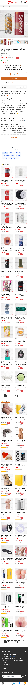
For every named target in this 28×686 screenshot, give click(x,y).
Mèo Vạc (13, 155)
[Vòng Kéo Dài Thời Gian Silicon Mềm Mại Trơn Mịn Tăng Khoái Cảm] (21, 528)
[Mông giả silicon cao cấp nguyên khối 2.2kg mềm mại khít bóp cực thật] (21, 622)
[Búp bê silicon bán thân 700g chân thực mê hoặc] (21, 551)
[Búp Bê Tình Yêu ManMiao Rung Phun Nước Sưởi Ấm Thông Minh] (7, 480)
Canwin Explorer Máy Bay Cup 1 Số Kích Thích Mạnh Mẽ (20, 250)
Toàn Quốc (5, 152)
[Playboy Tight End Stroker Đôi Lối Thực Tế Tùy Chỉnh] (21, 195)
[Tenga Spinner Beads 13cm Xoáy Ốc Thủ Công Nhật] (14, 24)
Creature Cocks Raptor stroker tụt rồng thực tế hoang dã (20, 387)
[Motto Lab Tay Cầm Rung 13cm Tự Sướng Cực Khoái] (7, 332)
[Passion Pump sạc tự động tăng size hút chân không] (21, 598)
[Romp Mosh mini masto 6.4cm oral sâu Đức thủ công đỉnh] (21, 172)
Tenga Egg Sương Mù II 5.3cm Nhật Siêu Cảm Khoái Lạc (7, 250)
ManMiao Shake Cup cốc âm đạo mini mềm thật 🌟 (6, 632)
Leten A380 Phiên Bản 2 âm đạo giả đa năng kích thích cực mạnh (20, 490)
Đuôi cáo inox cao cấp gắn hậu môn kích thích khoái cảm (7, 442)
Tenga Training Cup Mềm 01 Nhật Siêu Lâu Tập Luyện (7, 364)
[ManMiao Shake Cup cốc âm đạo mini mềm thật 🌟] (7, 622)
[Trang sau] (22, 395)
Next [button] (26, 23)
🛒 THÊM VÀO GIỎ (19, 74)
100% (21, 87)
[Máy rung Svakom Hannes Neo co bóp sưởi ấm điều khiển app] (7, 598)
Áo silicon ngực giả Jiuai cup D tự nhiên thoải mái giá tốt (7, 466)
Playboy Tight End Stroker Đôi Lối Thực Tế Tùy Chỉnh (20, 204)
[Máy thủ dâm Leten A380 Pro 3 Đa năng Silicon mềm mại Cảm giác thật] (21, 409)
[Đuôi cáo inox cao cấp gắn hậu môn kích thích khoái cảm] (7, 433)
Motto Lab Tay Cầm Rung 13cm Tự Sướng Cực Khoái (6, 341)
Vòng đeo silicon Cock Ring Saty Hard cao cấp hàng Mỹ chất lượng (7, 537)
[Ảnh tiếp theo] (27, 42)
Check (23, 676)
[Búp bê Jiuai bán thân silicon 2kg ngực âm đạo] (21, 574)
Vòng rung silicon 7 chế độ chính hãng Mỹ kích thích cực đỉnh (7, 559)
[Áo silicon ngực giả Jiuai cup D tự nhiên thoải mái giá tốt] (7, 456)
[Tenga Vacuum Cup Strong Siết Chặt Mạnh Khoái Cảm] (21, 286)
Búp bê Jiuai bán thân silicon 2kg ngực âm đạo (20, 584)
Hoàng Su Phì (6, 155)
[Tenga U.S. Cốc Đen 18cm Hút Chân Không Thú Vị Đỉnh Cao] (7, 263)
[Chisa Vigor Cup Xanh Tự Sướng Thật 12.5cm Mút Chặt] (7, 309)
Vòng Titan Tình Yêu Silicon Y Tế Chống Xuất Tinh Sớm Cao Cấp (21, 466)
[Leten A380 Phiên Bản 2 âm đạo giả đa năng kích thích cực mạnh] (21, 480)
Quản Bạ (18, 155)
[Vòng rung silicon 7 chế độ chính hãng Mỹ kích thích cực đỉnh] (7, 551)
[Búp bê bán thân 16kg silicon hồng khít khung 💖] (21, 433)
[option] (3, 41)
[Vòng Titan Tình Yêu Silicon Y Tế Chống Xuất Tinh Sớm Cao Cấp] (21, 456)
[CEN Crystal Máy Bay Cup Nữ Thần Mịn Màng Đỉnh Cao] (21, 218)
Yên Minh (16, 158)
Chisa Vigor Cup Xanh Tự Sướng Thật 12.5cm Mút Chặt (7, 318)
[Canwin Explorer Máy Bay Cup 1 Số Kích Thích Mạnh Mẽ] (21, 240)
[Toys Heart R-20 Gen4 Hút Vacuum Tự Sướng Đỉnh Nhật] (7, 286)
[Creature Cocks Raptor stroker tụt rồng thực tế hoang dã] (21, 377)
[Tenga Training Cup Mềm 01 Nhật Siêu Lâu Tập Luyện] (7, 354)
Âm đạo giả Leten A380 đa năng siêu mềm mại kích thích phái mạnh (7, 584)
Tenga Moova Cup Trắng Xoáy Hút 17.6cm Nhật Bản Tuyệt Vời (7, 387)
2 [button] (10, 36)
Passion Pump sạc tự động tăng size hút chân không (21, 608)
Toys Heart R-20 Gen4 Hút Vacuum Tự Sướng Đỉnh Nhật (7, 296)
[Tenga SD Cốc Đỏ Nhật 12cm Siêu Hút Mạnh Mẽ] (7, 172)
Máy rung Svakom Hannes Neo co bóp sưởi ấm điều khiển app (7, 608)
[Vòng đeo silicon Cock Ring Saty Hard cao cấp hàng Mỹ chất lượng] (7, 528)
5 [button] (14, 36)
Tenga (10, 55)
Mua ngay (14, 79)
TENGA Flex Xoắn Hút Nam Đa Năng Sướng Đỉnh (20, 318)
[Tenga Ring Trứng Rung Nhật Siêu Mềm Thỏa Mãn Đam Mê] (21, 332)
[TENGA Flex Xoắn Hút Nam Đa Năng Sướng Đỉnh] (21, 309)
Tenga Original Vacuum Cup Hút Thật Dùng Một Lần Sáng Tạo (7, 227)
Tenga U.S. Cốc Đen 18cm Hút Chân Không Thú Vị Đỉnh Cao (7, 273)
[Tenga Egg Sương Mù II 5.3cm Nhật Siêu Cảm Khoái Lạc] (7, 240)
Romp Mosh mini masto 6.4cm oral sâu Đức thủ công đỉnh (20, 182)
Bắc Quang (11, 152)
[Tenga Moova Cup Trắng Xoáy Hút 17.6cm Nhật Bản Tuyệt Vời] (7, 377)
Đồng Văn (18, 152)
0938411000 (15, 82)
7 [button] (17, 36)
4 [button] (13, 36)
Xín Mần (10, 158)
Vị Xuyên (5, 158)
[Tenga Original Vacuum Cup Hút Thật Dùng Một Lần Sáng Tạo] (7, 218)
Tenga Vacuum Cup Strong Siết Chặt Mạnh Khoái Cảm (20, 296)
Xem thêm (13, 137)
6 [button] (16, 36)
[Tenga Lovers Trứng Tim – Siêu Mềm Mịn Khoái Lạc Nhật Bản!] (21, 354)
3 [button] (11, 36)
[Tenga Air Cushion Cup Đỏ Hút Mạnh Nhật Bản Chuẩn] (7, 195)
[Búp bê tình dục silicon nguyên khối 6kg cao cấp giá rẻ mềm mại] (7, 504)
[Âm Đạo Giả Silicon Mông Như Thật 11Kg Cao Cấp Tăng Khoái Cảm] (7, 409)
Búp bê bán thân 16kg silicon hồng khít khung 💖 (20, 442)
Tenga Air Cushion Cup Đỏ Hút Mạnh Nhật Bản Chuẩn (7, 204)
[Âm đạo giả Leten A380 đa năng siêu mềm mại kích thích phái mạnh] (7, 574)
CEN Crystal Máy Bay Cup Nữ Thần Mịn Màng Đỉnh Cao (21, 227)
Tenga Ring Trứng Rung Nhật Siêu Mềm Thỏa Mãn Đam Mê (21, 341)
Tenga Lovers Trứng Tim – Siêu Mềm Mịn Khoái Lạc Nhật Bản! (21, 364)
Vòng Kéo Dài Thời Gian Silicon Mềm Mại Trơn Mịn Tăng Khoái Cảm (21, 537)
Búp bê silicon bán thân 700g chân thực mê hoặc (20, 559)
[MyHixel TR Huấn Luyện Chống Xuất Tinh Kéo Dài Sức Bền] (21, 263)
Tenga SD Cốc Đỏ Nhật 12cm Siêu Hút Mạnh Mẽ (7, 182)
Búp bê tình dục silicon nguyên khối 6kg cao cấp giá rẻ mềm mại (6, 514)
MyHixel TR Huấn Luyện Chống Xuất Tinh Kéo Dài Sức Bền (20, 273)
